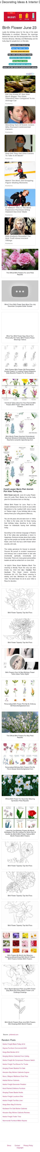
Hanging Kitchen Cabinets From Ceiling (16, 1056)
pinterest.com (13, 1034)
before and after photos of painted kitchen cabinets (20, 67)
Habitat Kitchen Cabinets (11, 1080)
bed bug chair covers (20, 61)
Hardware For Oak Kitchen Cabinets (15, 1108)
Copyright (20, 1148)
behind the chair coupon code (20, 58)
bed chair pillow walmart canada (20, 64)
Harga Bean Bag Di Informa (12, 1104)
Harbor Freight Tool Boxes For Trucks (15, 1064)
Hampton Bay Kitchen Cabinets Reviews (16, 1112)
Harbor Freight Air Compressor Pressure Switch (19, 1060)
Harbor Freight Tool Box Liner (13, 1100)
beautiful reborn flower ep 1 (20, 45)
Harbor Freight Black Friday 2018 (14, 1044)
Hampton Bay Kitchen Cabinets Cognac (16, 1072)
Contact (17, 1145)
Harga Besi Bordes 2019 (11, 1052)
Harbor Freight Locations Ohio (13, 1096)
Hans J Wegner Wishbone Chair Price (15, 1076)
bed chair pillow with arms (20, 51)
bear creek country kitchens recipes (20, 55)
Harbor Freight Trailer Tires (12, 1116)
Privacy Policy (28, 1145)
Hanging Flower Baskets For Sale (14, 1068)
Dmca (9, 1145)
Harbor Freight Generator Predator (14, 1084)
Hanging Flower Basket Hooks (13, 1092)
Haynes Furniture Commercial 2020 (15, 1048)
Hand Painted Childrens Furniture (14, 1088)
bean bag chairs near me (20, 48)
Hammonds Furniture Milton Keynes (15, 1120)
